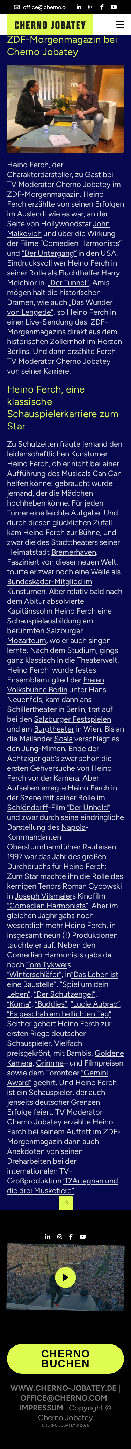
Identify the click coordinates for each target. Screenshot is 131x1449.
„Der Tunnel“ (68, 282)
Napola (73, 827)
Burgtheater (54, 729)
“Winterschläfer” (34, 974)
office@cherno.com (48, 7)
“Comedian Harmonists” (47, 905)
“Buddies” (51, 1004)
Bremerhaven (73, 552)
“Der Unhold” (88, 807)
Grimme (50, 1063)
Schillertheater (32, 709)
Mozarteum (26, 640)
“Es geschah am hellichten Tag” (59, 1014)
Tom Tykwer (46, 964)
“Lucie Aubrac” (95, 1004)
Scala (63, 738)
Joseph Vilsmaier (43, 896)
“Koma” (19, 1004)
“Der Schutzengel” (64, 994)
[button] (12, 1436)
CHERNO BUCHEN (65, 1358)
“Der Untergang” (49, 253)
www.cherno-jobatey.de (63, 1388)
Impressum (41, 1408)
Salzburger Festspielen (72, 719)
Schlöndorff (27, 807)
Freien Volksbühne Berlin (55, 684)
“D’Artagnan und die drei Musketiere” (62, 1185)
